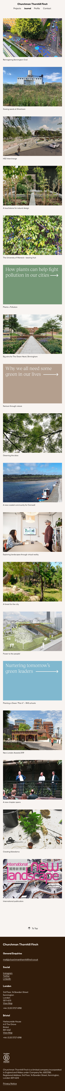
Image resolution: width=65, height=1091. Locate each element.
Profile (37, 8)
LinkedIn (7, 978)
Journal (27, 8)
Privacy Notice (10, 1083)
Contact (47, 8)
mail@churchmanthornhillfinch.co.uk (20, 959)
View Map (7, 1003)
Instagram (8, 973)
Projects (17, 8)
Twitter (6, 976)
